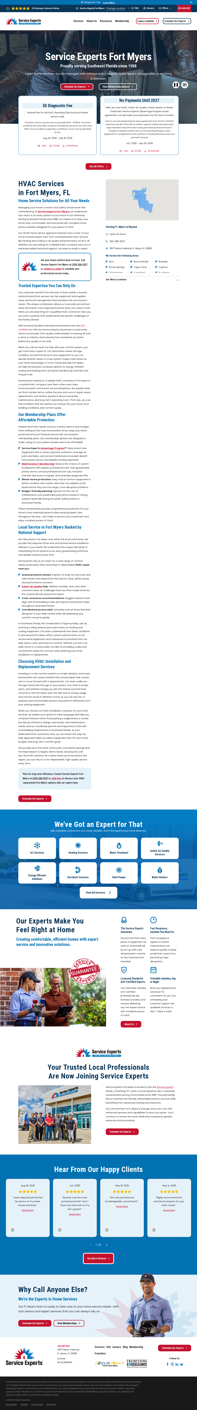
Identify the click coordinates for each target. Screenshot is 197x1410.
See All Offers (96, 166)
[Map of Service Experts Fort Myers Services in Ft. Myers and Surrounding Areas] (142, 199)
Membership (136, 1347)
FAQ (137, 8)
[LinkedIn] (177, 1364)
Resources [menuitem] (106, 21)
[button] (184, 84)
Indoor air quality (32, 586)
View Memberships (67, 1323)
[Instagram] (172, 1364)
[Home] (23, 21)
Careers (150, 8)
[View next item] (107, 1245)
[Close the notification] (191, 2)
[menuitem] (11, 1404)
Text (44, 145)
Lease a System (146, 21)
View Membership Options (116, 86)
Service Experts (165, 1087)
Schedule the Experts (175, 21)
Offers (165, 8)
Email (56, 145)
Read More (28, 1210)
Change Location (115, 8)
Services (100, 1347)
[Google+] (181, 1364)
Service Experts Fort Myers (92, 8)
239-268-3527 (184, 8)
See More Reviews (96, 1258)
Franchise (100, 1353)
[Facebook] (167, 1364)
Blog (125, 1347)
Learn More (109, 2)
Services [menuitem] (78, 21)
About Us (129, 1024)
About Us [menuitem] (91, 21)
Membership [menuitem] (122, 21)
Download (71, 145)
